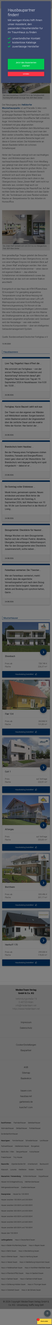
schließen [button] (26, 74)
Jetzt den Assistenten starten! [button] (26, 64)
